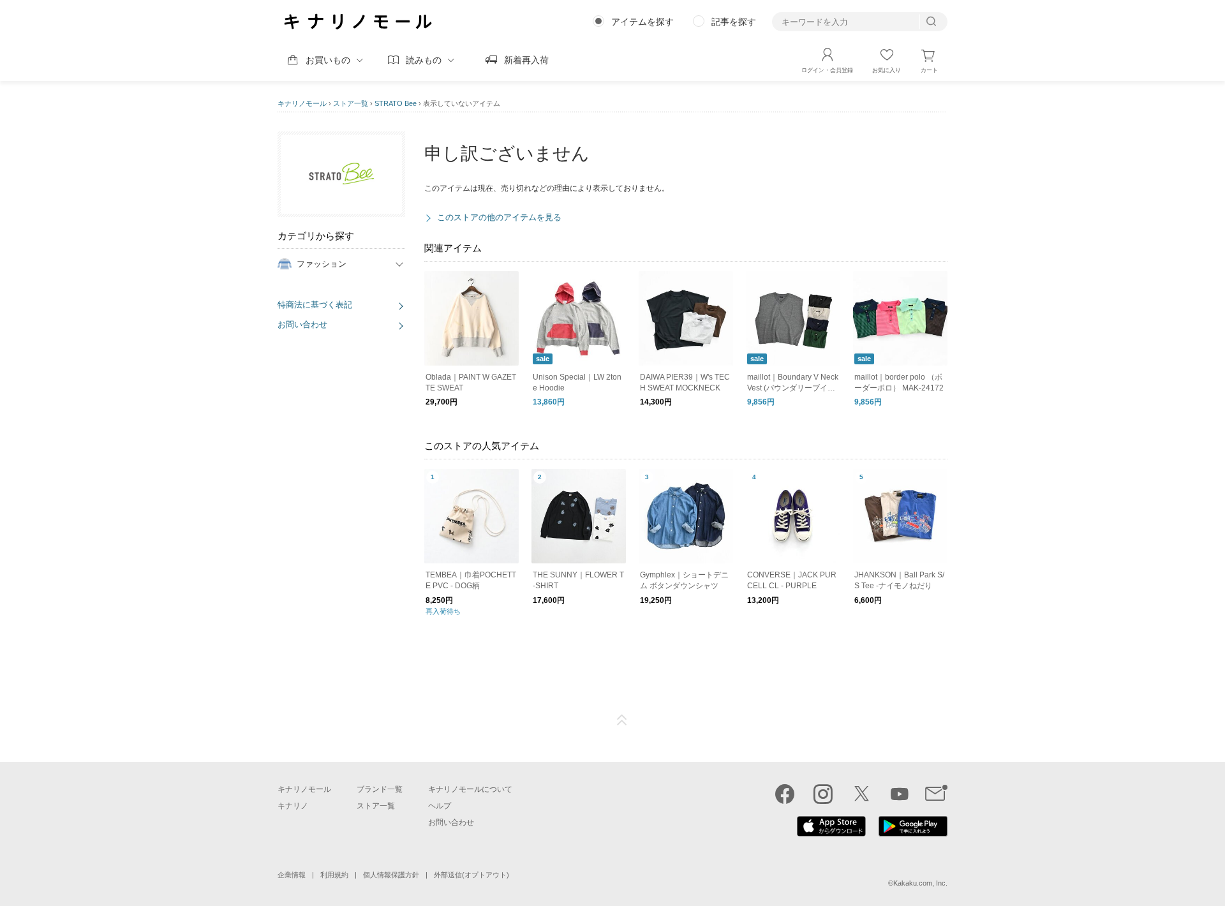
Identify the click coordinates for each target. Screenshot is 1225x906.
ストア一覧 (350, 103)
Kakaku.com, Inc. (920, 883)
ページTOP (622, 720)
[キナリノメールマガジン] (936, 793)
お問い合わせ (302, 324)
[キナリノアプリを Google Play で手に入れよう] (913, 833)
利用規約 (334, 875)
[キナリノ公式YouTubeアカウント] (899, 793)
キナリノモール (302, 103)
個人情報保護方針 (391, 875)
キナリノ (293, 805)
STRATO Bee (396, 103)
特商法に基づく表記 (315, 304)
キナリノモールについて (470, 789)
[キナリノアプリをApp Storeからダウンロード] (831, 833)
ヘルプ (439, 805)
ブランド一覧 (380, 789)
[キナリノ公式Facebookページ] (785, 793)
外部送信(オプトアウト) (471, 875)
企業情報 (292, 875)
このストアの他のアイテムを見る (499, 217)
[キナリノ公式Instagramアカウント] (823, 793)
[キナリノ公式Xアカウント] (861, 793)
